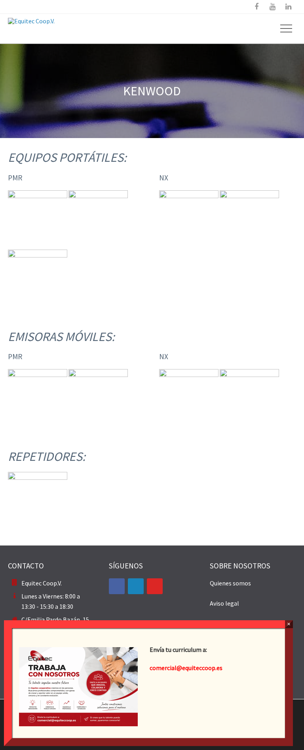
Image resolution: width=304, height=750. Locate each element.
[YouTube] (155, 586)
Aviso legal (224, 603)
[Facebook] (117, 586)
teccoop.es (207, 668)
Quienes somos (230, 583)
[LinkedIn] (136, 586)
